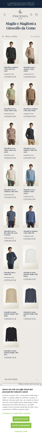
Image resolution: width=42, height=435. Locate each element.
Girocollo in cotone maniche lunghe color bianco (31, 274)
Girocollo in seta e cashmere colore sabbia (29, 69)
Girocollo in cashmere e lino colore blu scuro (11, 69)
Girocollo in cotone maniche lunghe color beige (11, 314)
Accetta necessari (21, 425)
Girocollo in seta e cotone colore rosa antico (10, 150)
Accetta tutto (21, 419)
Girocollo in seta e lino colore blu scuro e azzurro (11, 233)
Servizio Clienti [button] (11, 379)
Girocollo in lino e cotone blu (10, 273)
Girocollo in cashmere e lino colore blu (31, 232)
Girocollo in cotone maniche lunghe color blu (31, 314)
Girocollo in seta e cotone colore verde (10, 109)
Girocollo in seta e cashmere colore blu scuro (30, 150)
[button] (4, 14)
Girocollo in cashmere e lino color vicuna (31, 109)
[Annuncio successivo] (37, 3)
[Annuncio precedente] (4, 3)
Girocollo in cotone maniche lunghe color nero (11, 352)
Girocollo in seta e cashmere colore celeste (29, 191)
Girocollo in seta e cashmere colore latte (11, 190)
